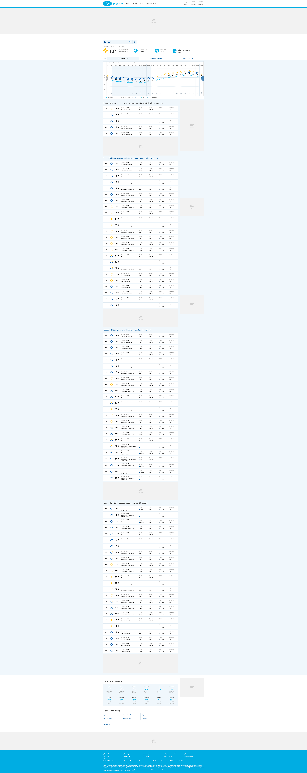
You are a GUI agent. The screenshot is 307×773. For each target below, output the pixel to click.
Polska (128, 3)
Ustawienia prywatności (144, 760)
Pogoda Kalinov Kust (107, 718)
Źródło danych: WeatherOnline (177, 760)
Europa (135, 3)
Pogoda (118, 3)
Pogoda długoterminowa (155, 58)
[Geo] (134, 42)
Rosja (113, 36)
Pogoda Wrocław (107, 758)
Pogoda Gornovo (106, 715)
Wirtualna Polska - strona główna (107, 3)
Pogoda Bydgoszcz (127, 753)
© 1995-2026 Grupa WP (108, 760)
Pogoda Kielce (106, 754)
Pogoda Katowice (188, 753)
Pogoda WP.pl (106, 36)
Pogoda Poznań (126, 756)
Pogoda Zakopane (127, 758)
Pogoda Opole (106, 756)
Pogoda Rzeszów (147, 756)
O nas (125, 760)
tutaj (133, 770)
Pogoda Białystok (107, 753)
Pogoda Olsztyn (187, 754)
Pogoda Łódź (167, 754)
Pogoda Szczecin (168, 756)
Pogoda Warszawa (188, 756)
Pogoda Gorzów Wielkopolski (170, 753)
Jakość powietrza (150, 3)
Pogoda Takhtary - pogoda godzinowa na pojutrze (122, 330)
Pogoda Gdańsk (147, 753)
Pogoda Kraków (126, 754)
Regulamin (155, 760)
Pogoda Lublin (147, 754)
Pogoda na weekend (188, 58)
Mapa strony (164, 760)
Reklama (119, 760)
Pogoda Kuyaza (145, 718)
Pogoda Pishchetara (146, 715)
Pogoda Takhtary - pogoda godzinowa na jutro (120, 158)
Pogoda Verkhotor (127, 718)
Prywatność (133, 760)
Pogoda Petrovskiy (127, 715)
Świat (141, 3)
